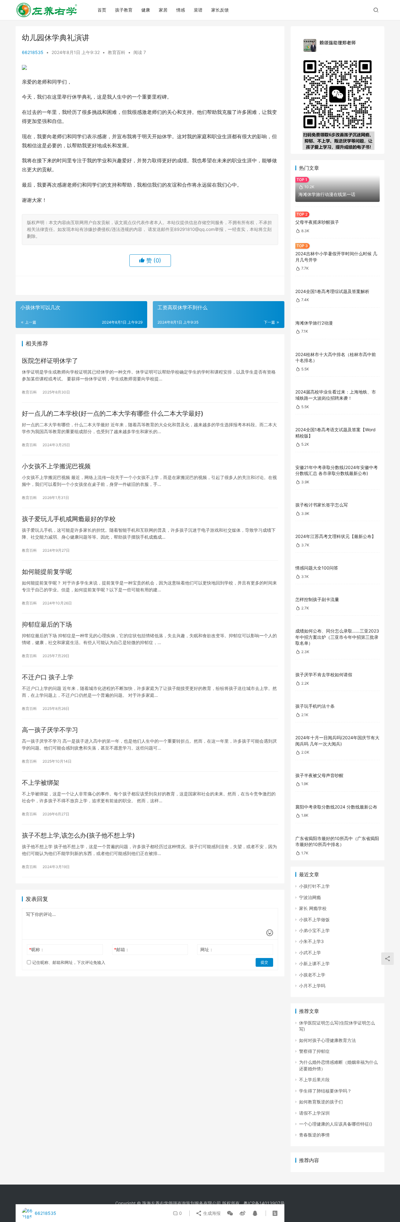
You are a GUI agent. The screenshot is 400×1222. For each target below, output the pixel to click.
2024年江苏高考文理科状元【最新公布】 (335, 536)
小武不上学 (310, 952)
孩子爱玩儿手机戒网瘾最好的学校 (69, 519)
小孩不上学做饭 (314, 919)
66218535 (32, 52)
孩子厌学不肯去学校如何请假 (323, 674)
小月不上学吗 (312, 985)
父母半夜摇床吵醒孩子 (317, 222)
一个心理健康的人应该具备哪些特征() (335, 1124)
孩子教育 (123, 9)
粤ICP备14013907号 (264, 1203)
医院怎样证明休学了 (50, 360)
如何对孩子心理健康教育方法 (327, 1040)
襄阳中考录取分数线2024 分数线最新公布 (336, 806)
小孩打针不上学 (314, 886)
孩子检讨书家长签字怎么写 (321, 504)
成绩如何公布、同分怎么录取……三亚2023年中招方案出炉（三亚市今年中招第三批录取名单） (337, 637)
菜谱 (198, 9)
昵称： (36, 949)
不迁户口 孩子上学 (47, 677)
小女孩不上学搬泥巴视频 (56, 466)
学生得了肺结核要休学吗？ (325, 1090)
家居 (163, 9)
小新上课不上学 (314, 963)
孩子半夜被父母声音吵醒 (319, 775)
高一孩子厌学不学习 (50, 730)
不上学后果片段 (314, 1079)
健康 (145, 9)
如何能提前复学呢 (47, 571)
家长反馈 (220, 9)
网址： (206, 949)
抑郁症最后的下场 (47, 624)
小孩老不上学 (312, 974)
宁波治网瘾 (310, 897)
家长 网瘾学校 (313, 908)
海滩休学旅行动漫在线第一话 (326, 194)
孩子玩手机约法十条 (315, 706)
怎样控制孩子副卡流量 (317, 599)
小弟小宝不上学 (314, 930)
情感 (180, 9)
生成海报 (211, 1213)
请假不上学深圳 (314, 1113)
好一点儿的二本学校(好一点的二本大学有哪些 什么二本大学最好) (112, 413)
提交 (264, 962)
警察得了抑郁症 (314, 1051)
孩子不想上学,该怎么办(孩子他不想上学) (78, 835)
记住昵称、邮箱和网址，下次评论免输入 (68, 962)
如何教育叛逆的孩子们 (321, 1101)
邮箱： (121, 949)
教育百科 (116, 52)
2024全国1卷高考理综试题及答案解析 (332, 291)
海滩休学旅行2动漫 (314, 322)
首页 (102, 9)
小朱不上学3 (311, 941)
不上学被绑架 (40, 782)
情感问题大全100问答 (316, 567)
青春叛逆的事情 (314, 1134)
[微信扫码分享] (230, 1213)
